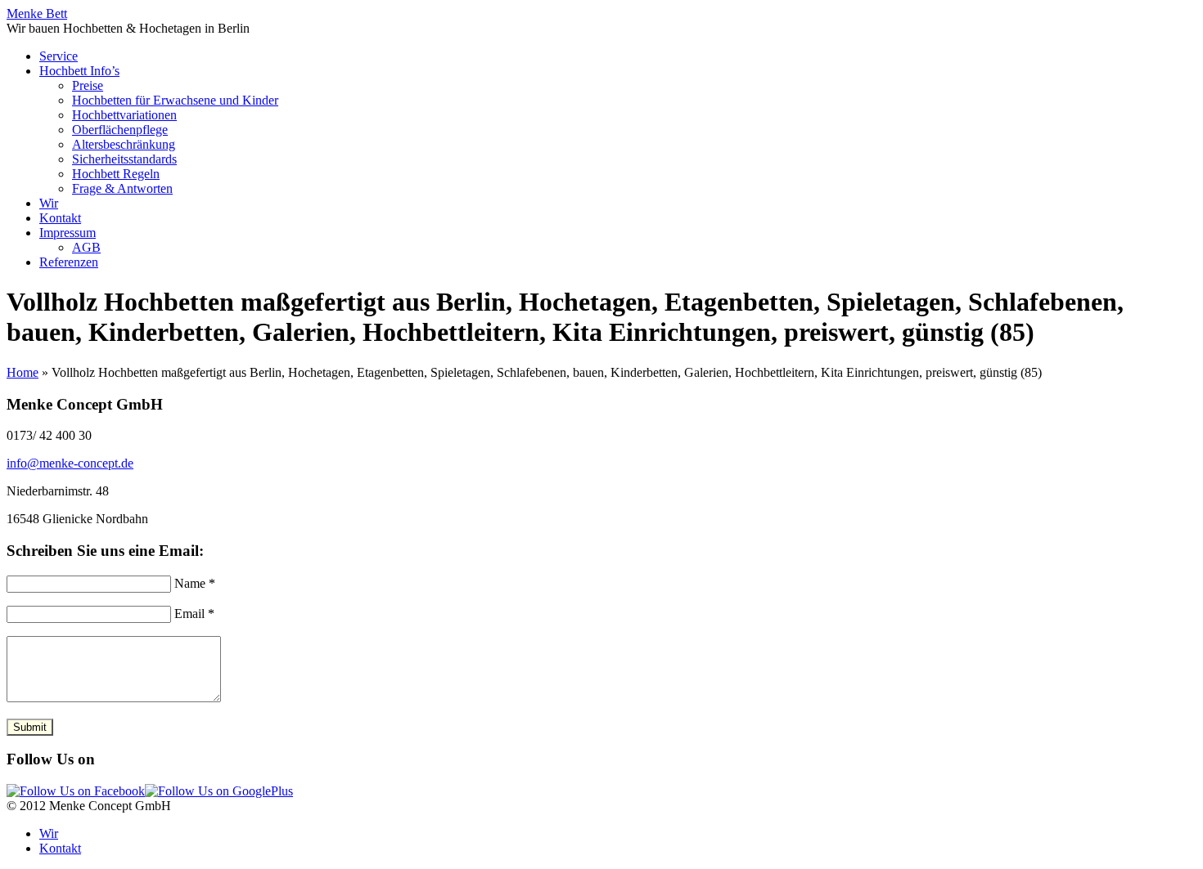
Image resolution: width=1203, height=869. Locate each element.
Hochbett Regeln (116, 174)
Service (58, 56)
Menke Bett (37, 13)
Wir (48, 203)
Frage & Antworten (122, 188)
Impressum (67, 233)
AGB (86, 247)
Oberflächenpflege (120, 130)
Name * (194, 583)
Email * (194, 613)
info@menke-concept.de (70, 463)
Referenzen (68, 262)
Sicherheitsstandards (124, 159)
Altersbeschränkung (123, 144)
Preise (87, 85)
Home (22, 372)
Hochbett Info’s (79, 71)
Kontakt (60, 218)
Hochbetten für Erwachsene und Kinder (175, 100)
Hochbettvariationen (124, 115)
